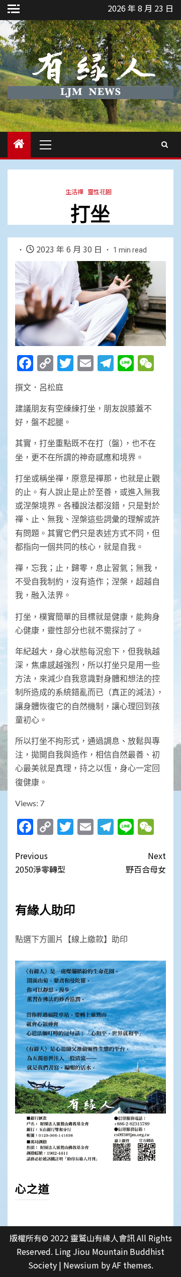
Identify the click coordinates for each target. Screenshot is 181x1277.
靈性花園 (99, 191)
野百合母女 (146, 862)
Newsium (81, 1265)
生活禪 (74, 191)
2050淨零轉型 (40, 862)
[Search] (164, 144)
